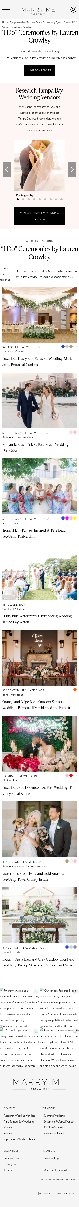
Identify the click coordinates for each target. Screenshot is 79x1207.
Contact (8, 1170)
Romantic (7, 437)
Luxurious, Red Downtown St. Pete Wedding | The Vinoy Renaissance (38, 790)
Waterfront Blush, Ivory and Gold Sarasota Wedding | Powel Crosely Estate (33, 876)
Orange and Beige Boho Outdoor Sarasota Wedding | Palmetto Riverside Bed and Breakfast (37, 704)
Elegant (6, 952)
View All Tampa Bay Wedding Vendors (39, 216)
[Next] (72, 169)
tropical (6, 523)
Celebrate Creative (63, 1193)
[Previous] (7, 169)
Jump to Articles (39, 70)
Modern (6, 780)
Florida (8, 776)
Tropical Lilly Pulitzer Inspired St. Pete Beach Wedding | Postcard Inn (34, 533)
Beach (16, 523)
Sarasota (9, 347)
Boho (5, 695)
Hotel (16, 780)
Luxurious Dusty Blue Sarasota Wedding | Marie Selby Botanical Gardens (37, 361)
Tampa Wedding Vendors (22, 22)
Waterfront (19, 609)
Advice (8, 1133)
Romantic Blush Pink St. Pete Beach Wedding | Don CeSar (36, 447)
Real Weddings (30, 347)
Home (5, 22)
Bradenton (10, 690)
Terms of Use (11, 1158)
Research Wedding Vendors (19, 1115)
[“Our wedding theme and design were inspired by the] (20, 1047)
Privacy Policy (12, 1164)
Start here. (67, 277)
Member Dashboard (55, 1170)
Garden (19, 351)
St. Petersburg (13, 433)
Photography (24, 195)
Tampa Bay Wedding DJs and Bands (53, 22)
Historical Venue (24, 437)
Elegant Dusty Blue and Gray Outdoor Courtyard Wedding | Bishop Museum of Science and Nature (38, 962)
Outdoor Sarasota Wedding (31, 866)
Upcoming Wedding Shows (19, 1139)
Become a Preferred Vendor (58, 1121)
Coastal (6, 609)
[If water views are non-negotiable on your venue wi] (20, 1007)
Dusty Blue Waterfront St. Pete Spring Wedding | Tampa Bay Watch (37, 618)
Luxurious (7, 351)
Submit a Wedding (54, 1115)
